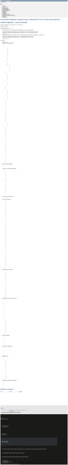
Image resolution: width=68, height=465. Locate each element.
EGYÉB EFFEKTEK (10, 94)
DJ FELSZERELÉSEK (8, 266)
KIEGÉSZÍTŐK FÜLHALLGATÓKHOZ (13, 242)
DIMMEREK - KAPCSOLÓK (11, 135)
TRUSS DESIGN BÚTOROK (11, 193)
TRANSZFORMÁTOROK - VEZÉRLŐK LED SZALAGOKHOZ (17, 116)
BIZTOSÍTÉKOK (9, 375)
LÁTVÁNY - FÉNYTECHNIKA (7, 43)
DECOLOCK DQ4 (9, 188)
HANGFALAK (8, 223)
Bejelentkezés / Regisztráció (5, 0)
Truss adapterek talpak (10, 190)
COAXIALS (8, 259)
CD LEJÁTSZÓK (9, 201)
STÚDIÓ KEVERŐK (10, 207)
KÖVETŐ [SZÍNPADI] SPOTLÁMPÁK (15, 62)
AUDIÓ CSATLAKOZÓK (10, 290)
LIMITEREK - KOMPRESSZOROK (12, 211)
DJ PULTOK (8, 267)
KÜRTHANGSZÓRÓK (10, 260)
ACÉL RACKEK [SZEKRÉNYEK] (10, 304)
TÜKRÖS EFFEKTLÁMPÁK (11, 108)
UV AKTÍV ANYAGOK (10, 153)
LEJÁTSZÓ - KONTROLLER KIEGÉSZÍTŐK (14, 204)
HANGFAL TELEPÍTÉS (10, 229)
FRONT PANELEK (9, 329)
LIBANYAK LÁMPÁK (10, 265)
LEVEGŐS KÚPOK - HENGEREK (14, 98)
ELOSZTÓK (6, 357)
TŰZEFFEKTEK (11, 95)
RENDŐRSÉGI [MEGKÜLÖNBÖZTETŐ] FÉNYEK (15, 114)
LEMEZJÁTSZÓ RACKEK (9, 299)
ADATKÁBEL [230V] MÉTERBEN (12, 279)
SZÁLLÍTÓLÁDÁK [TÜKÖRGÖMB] (10, 317)
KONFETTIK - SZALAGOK (13, 93)
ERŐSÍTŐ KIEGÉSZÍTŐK (10, 220)
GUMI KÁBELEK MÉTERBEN (11, 281)
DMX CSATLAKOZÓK (10, 156)
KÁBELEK (6, 358)
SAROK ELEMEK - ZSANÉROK (12, 324)
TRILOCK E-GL (9, 181)
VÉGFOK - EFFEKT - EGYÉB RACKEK (11, 303)
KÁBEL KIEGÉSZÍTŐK (8, 248)
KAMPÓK (6, 336)
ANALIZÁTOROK (9, 213)
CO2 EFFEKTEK (11, 97)
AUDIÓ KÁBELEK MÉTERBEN (12, 245)
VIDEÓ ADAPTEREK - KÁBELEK (12, 162)
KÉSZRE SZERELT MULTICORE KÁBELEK (14, 275)
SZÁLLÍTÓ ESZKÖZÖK (10, 192)
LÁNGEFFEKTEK (11, 96)
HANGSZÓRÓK (7, 254)
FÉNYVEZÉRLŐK (7, 131)
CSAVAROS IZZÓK (9, 139)
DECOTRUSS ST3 (9, 178)
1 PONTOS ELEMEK (8, 169)
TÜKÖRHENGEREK (12, 126)
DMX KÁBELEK (7, 154)
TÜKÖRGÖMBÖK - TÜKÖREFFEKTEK (11, 143)
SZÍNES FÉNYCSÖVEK (10, 110)
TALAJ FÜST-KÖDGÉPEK (13, 83)
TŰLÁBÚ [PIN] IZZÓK (10, 138)
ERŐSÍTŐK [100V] (9, 231)
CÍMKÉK (7, 328)
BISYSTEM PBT (9, 175)
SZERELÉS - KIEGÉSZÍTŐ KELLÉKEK (9, 380)
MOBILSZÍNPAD (5, 8)
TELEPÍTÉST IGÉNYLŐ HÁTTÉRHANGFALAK (14, 227)
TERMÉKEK (4, 12)
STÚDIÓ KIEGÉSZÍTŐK (10, 264)
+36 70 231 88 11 (5, 460)
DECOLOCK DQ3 (9, 177)
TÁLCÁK (8, 331)
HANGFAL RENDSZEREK (9, 221)
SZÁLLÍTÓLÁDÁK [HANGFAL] (9, 313)
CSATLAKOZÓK (9, 367)
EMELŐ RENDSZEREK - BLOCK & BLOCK (12, 194)
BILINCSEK (6, 337)
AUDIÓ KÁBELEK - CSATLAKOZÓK (10, 243)
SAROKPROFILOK (9, 325)
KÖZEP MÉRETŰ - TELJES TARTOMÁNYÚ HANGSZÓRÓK (17, 258)
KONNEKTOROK (7, 366)
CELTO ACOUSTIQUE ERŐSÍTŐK (10, 198)
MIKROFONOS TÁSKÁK (8, 305)
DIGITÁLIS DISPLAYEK (10, 119)
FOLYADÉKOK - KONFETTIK (11, 89)
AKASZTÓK (6, 343)
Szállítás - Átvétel (19, 452)
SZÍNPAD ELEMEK (7, 164)
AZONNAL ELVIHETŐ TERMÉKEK (8, 15)
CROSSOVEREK (9, 212)
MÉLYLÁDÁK (8, 224)
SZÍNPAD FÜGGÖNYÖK (10, 150)
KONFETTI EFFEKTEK (10, 88)
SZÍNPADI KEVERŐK (10, 208)
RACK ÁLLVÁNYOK (8, 351)
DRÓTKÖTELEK (7, 339)
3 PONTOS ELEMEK (8, 176)
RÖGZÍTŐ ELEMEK (5, 335)
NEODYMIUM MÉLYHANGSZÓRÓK (12, 256)
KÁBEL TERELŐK (7, 345)
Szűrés (21, 391)
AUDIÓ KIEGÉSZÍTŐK (8, 261)
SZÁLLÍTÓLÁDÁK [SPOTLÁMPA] (10, 314)
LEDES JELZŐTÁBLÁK (10, 120)
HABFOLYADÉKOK (11, 91)
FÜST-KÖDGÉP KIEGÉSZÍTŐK (14, 84)
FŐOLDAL (4, 6)
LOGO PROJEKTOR (8, 45)
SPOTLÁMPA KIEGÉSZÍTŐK (13, 65)
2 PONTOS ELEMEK (8, 172)
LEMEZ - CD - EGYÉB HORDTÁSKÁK (13, 268)
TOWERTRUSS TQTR (10, 184)
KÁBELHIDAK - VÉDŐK (10, 249)
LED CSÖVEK (9, 111)
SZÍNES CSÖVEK (13, 67)
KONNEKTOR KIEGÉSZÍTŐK (11, 370)
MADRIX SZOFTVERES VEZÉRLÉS (13, 133)
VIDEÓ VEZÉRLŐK (9, 158)
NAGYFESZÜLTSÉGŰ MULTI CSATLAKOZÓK (14, 368)
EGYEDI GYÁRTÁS (7, 334)
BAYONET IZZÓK (9, 140)
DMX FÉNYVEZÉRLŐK (10, 132)
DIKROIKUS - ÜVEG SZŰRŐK (15, 69)
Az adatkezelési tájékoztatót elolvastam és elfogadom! (11, 412)
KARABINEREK (7, 340)
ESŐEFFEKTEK (11, 99)
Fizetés (23, 452)
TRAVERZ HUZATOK (10, 151)
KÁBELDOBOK (9, 253)
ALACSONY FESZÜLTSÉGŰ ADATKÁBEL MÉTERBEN (16, 278)
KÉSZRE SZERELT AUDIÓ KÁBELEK (13, 244)
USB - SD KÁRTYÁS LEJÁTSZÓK (12, 203)
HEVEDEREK (6, 342)
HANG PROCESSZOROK (11, 214)
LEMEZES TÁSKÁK (8, 306)
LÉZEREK (8, 102)
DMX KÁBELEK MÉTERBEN (11, 155)
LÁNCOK (6, 341)
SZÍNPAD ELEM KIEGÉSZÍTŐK (10, 165)
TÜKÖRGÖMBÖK (9, 122)
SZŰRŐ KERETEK (13, 70)
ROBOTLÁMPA (7, 44)
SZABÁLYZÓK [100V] (10, 233)
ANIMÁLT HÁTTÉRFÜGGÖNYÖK (12, 128)
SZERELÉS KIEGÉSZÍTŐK (11, 327)
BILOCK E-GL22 (9, 174)
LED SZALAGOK (9, 112)
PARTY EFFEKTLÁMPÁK (11, 106)
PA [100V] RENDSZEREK (9, 230)
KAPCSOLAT (4, 17)
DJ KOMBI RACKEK (8, 302)
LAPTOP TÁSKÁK (7, 308)
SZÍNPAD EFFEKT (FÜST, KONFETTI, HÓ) (12, 80)
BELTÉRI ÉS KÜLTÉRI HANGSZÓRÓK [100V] (14, 232)
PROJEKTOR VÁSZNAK (10, 161)
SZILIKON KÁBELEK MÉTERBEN (12, 280)
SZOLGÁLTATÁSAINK (6, 9)
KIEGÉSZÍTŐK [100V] (10, 234)
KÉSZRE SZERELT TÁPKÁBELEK (12, 274)
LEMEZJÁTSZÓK (9, 202)
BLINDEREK (10, 57)
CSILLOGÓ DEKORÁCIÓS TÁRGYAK (13, 115)
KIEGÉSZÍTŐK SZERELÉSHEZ (10, 386)
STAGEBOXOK (9, 247)
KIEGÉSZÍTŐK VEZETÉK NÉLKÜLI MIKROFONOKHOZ (16, 238)
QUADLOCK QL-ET (9, 186)
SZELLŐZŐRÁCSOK (10, 320)
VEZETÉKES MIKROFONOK (11, 236)
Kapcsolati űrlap (5, 462)
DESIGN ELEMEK (7, 148)
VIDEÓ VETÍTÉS (7, 157)
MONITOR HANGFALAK (10, 225)
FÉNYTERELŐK (13, 71)
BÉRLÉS (4, 11)
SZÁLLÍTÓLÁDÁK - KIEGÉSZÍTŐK (10, 312)
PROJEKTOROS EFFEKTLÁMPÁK (12, 105)
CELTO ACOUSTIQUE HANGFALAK (11, 197)
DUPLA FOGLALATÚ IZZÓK (11, 141)
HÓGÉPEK (8, 85)
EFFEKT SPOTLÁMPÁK (10, 56)
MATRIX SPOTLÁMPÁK (12, 58)
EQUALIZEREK (9, 210)
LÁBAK (7, 323)
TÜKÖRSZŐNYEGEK (12, 125)
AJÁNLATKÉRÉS (5, 10)
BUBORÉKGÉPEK (9, 87)
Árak (10, 452)
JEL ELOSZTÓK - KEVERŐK (11, 215)
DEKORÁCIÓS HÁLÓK (10, 152)
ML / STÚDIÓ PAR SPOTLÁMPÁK (14, 49)
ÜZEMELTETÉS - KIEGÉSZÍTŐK (12, 332)
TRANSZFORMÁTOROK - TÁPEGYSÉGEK (12, 371)
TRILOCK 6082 (9, 180)
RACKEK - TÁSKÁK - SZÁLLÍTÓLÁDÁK (9, 298)
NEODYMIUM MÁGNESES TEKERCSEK (13, 257)
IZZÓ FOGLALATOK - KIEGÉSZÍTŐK (13, 142)
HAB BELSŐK (8, 333)
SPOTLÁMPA (6, 46)
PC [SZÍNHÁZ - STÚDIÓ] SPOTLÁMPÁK (15, 55)
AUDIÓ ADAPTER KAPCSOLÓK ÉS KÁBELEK (14, 291)
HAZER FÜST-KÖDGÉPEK (13, 82)
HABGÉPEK (8, 86)
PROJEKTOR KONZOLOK (11, 160)
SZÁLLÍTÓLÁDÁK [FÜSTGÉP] (9, 316)
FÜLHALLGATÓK (7, 240)
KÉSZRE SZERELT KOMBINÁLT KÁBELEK (14, 276)
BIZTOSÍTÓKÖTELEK (8, 338)
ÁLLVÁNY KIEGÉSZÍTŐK (9, 352)
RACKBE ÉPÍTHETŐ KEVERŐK (12, 209)
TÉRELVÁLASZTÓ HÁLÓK (11, 149)
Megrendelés (13, 452)
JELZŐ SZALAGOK (9, 378)
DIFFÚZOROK (11, 78)
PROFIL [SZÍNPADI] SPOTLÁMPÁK (14, 53)
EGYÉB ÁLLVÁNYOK (8, 350)
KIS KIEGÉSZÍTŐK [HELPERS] (12, 263)
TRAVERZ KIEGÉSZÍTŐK (9, 189)
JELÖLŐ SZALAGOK (10, 251)
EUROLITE (4, 13)
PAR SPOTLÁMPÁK (12, 48)
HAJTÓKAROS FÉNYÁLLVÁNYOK (10, 347)
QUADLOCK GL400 (9, 185)
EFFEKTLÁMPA (7, 103)
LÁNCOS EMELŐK (7, 344)
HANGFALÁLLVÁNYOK (10, 228)
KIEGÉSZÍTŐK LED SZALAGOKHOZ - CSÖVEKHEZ (15, 117)
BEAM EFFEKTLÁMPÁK (10, 104)
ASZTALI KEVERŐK (10, 206)
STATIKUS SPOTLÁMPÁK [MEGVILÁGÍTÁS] (14, 47)
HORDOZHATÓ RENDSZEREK (12, 226)
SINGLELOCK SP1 (9, 171)
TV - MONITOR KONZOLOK (11, 159)
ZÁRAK (7, 321)
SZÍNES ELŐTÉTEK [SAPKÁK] (16, 68)
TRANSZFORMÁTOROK (10, 372)
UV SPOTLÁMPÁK (11, 59)
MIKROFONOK (7, 235)
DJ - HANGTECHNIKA (6, 199)
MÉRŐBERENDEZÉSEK (10, 250)
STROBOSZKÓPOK (10, 101)
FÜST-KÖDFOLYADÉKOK (13, 90)
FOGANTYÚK (8, 322)
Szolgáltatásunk (5, 456)
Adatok (9, 456)
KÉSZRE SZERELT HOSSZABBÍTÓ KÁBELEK (14, 277)
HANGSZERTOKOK (8, 309)
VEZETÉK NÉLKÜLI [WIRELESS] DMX (13, 134)
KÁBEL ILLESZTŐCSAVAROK (11, 369)
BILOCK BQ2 (8, 173)
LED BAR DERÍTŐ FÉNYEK (13, 52)
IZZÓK (5, 137)
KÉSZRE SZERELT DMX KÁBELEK (12, 271)
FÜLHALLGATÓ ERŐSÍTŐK (11, 219)
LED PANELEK (9, 129)
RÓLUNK (4, 16)
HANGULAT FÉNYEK (10, 113)
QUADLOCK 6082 (9, 183)
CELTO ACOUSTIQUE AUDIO (7, 196)
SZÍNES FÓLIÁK (13, 66)
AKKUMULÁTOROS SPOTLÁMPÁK (14, 64)
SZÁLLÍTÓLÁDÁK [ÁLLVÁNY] (9, 318)
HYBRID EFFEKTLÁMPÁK (11, 107)
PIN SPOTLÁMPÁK (11, 51)
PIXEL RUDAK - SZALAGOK (11, 130)
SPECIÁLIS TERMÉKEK (8, 311)
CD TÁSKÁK (6, 307)
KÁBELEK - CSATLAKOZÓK (7, 269)
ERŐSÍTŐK (6, 216)
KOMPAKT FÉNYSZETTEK (13, 60)
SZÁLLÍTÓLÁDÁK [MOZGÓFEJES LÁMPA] (12, 315)
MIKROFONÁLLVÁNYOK (10, 239)
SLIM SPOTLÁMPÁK (12, 50)
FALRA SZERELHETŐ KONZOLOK (10, 353)
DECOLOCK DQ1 (9, 170)
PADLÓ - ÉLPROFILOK (10, 326)
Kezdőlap (2, 24)
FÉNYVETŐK (10, 54)
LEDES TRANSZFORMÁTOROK (12, 373)
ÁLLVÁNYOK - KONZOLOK (7, 346)
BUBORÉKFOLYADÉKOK (13, 92)
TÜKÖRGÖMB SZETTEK (12, 123)
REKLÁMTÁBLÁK (9, 121)
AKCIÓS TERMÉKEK (6, 14)
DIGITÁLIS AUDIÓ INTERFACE (12, 296)
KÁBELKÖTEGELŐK (10, 252)
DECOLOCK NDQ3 (9, 179)
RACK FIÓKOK (9, 330)
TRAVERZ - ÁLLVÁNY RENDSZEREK (9, 168)
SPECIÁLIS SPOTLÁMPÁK (11, 61)
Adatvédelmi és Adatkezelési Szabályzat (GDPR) (19, 456)
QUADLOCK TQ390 (10, 187)
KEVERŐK (6, 205)
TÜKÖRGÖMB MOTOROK (13, 124)
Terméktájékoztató (5, 452)
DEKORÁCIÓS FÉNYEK (8, 109)
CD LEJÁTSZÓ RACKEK (8, 300)
